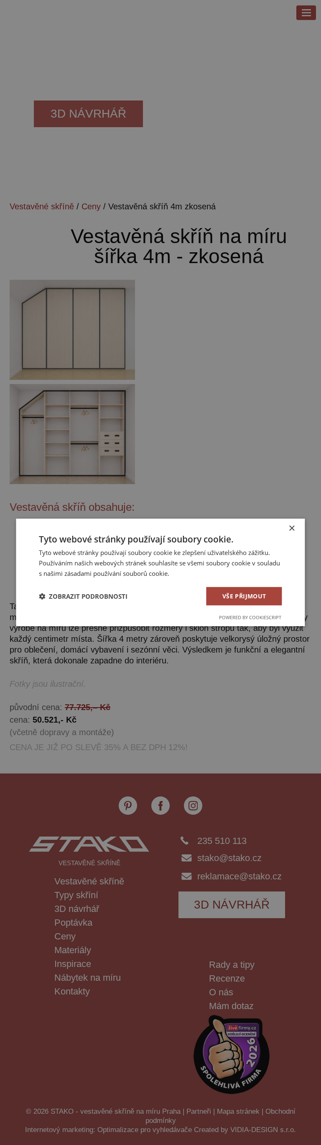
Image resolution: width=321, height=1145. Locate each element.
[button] (83, 596)
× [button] (291, 528)
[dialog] (160, 572)
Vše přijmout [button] (244, 596)
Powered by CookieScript (250, 617)
